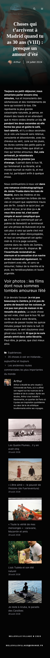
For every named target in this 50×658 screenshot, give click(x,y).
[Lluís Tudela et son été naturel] (25, 561)
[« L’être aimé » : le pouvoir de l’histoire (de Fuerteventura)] (25, 478)
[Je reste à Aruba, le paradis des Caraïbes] (25, 601)
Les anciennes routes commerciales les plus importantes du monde (23, 369)
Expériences (14, 352)
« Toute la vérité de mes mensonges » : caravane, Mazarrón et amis (22, 528)
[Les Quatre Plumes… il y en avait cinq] (25, 439)
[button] (34, 9)
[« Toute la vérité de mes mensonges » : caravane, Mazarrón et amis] (25, 518)
